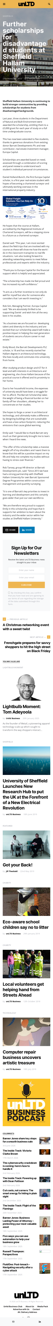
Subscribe (26, 585)
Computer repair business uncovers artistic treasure (22, 1057)
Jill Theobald (12, 871)
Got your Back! (17, 865)
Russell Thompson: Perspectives (13, 1253)
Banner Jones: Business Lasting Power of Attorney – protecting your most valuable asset (20, 1222)
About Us (30, 1306)
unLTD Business (13, 814)
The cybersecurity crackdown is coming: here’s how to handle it (20, 1165)
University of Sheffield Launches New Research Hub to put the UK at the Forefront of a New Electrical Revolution (25, 794)
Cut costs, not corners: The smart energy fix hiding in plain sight (20, 1193)
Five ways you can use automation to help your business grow (16, 1239)
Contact (36, 1309)
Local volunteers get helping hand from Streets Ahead (23, 990)
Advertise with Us (21, 1309)
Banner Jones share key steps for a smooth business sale (19, 1140)
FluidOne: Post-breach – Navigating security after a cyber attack (17, 1267)
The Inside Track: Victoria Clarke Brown (17, 1152)
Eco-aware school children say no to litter (26, 924)
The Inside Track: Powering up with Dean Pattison (20, 1180)
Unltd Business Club (13, 1306)
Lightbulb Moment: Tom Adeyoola (22, 709)
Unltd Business (13, 718)
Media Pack (42, 1306)
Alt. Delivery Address (27, 1312)
